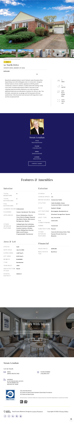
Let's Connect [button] (37, 340)
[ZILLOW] (20, 416)
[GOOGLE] (16, 416)
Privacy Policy (63, 411)
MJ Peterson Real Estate (27, 394)
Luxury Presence (37, 411)
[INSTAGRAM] (9, 416)
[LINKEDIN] (12, 416)
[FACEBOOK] (5, 416)
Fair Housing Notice (26, 390)
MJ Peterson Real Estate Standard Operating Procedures (36, 392)
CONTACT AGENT (37, 163)
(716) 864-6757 (37, 148)
